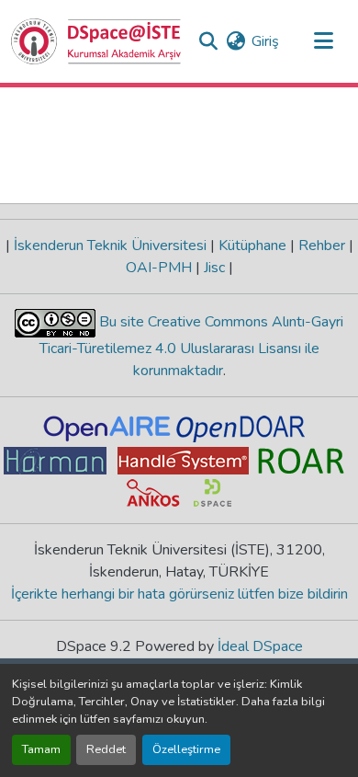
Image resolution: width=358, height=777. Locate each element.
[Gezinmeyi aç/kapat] (323, 41)
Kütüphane (252, 245)
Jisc (214, 267)
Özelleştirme (186, 749)
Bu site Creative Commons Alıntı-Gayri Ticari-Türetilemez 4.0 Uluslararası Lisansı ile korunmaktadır (191, 346)
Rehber (322, 245)
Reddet (106, 749)
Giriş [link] (265, 41)
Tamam (41, 749)
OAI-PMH (161, 267)
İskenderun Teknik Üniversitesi (110, 245)
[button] (96, 41)
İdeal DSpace (260, 646)
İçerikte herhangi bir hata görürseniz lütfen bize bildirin (179, 594)
